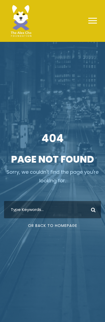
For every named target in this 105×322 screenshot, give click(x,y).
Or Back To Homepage (52, 225)
